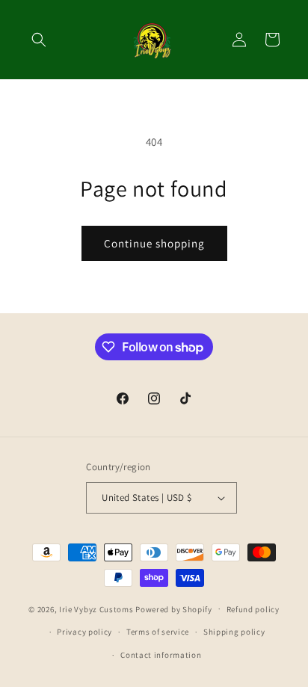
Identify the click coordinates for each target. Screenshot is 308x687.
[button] (38, 39)
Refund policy (253, 609)
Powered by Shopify (173, 608)
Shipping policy (234, 631)
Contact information (160, 655)
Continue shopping (154, 243)
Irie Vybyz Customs (97, 608)
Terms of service (157, 631)
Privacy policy (84, 631)
